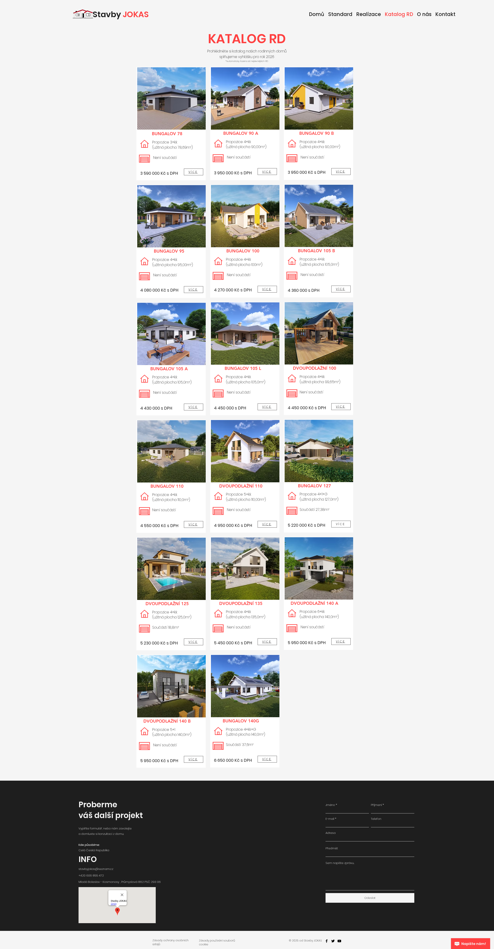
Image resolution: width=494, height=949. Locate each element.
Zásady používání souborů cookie (217, 942)
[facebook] (326, 941)
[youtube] (339, 941)
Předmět (332, 848)
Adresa (331, 832)
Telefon (376, 818)
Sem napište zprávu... (340, 862)
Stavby (121, 14)
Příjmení (376, 804)
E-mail (330, 818)
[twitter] (333, 941)
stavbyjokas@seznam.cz (96, 869)
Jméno (330, 804)
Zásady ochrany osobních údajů (170, 942)
